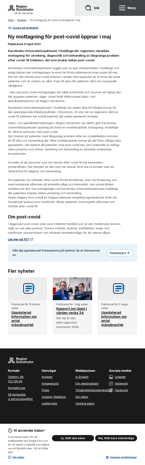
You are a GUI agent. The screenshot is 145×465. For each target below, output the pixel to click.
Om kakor (18, 457)
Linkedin (120, 377)
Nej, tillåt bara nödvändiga (116, 438)
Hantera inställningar (123, 457)
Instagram (121, 383)
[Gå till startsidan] (20, 8)
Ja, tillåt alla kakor (73, 438)
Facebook (121, 390)
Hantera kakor (85, 403)
